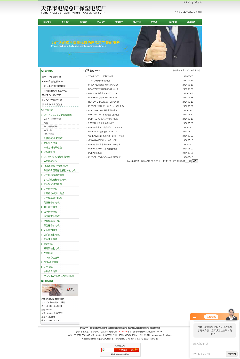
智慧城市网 (120, 346)
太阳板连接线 (50, 143)
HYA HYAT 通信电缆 (51, 77)
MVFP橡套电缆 (95, 153)
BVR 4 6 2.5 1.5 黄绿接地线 (58, 115)
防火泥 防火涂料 (51, 126)
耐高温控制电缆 (52, 248)
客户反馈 (173, 22)
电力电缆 (48, 244)
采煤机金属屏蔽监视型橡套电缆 (60, 170)
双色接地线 (49, 134)
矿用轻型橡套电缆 (53, 184)
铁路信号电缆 (50, 271)
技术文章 (137, 22)
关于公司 (65, 22)
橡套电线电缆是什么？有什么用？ (103, 140)
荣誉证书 (119, 22)
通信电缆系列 (50, 161)
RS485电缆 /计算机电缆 (56, 166)
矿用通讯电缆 (50, 239)
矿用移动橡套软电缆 (54, 193)
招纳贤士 (155, 22)
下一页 (168, 161)
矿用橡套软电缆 (153, 328)
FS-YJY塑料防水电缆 (52, 100)
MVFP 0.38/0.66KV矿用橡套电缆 (102, 149)
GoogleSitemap (89, 339)
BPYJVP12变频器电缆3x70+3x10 (103, 89)
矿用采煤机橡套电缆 (113, 328)
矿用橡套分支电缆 (53, 198)
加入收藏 (198, 2)
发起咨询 (232, 354)
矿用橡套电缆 (50, 188)
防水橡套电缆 (50, 211)
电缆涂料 (48, 130)
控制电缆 (48, 253)
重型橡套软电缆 (52, 225)
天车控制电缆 (50, 230)
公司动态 (83, 22)
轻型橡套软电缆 (52, 216)
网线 (46, 123)
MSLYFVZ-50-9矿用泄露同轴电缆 (103, 110)
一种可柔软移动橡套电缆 (53, 86)
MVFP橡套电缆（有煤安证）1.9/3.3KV (105, 127)
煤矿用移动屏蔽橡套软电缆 (134, 328)
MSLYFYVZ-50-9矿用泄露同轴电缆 (103, 115)
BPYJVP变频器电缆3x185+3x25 (102, 93)
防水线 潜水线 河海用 (52, 104)
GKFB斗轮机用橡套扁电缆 (57, 156)
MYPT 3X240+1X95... (52, 95)
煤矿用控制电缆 (52, 234)
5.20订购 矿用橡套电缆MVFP (101, 123)
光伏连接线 (49, 152)
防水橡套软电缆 (97, 328)
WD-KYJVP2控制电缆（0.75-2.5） (103, 132)
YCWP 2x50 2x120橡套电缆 (100, 76)
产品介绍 (101, 22)
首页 (188, 70)
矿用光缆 (48, 266)
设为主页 (187, 2)
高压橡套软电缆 (52, 202)
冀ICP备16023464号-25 (147, 339)
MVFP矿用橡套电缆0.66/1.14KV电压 (104, 144)
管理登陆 (121, 339)
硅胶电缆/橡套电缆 (53, 138)
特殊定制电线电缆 (53, 147)
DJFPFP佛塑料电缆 (52, 119)
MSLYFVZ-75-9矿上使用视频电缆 (103, 119)
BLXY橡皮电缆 (51, 262)
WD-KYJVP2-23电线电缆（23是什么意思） (107, 136)
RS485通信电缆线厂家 (52, 81)
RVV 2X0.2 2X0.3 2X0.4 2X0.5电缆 (103, 102)
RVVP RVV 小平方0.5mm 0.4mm (102, 98)
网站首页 (47, 22)
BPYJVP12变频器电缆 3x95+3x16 (103, 85)
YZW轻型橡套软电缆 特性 (54, 90)
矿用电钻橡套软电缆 (54, 175)
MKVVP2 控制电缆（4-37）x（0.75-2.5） (106, 106)
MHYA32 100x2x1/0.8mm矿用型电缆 (104, 157)
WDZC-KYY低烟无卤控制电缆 (59, 276)
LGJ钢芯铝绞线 (51, 257)
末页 (174, 161)
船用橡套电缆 (50, 207)
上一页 (162, 161)
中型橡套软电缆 (52, 221)
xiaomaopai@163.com (162, 335)
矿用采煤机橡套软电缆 (55, 179)
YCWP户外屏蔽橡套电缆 (99, 80)
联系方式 (191, 22)
